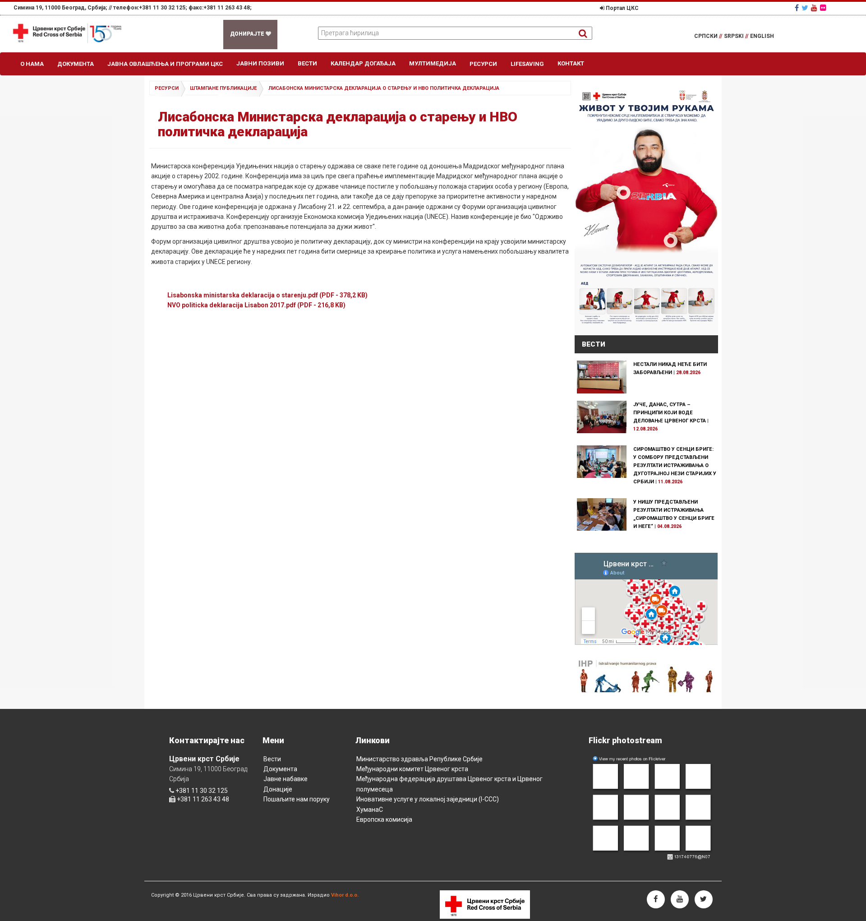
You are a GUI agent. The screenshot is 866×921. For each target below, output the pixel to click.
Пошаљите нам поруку (296, 799)
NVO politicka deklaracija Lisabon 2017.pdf (256, 305)
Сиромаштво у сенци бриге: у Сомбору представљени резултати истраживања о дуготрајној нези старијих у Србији (674, 465)
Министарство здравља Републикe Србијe (419, 759)
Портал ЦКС (621, 8)
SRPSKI (736, 36)
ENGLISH (762, 36)
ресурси (167, 88)
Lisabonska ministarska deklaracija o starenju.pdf (267, 295)
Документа (75, 63)
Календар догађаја (363, 63)
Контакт (570, 63)
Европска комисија (384, 819)
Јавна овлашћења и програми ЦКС (165, 63)
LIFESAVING (527, 63)
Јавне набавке (285, 778)
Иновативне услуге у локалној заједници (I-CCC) (427, 799)
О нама (32, 63)
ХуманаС (369, 809)
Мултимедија (432, 63)
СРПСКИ (708, 36)
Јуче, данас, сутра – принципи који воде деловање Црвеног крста (669, 413)
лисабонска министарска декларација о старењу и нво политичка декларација (383, 88)
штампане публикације (223, 88)
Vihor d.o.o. (345, 895)
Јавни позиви (260, 63)
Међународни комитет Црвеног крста (412, 769)
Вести (307, 63)
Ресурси (483, 63)
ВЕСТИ (593, 344)
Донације (277, 789)
